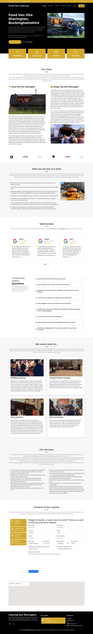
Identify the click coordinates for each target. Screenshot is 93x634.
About (56, 5)
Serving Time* (74, 541)
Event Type (31, 541)
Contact (81, 5)
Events (74, 5)
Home (44, 5)
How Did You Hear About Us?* (64, 546)
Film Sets (76, 56)
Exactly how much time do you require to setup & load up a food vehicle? (57, 291)
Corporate (36, 56)
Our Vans (50, 5)
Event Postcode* (61, 536)
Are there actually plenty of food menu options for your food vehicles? (56, 328)
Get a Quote (15, 42)
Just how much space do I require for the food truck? (54, 298)
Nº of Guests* (45, 541)
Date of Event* (60, 541)
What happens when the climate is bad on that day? (53, 303)
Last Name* (60, 525)
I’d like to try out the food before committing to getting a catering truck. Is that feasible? (58, 310)
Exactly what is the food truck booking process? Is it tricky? (55, 322)
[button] (43, 264)
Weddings (17, 56)
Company (30, 530)
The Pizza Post (52, 228)
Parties (56, 56)
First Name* (31, 525)
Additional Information (34, 552)
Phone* (30, 536)
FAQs (68, 5)
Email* (58, 530)
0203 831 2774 (18, 524)
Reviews (63, 5)
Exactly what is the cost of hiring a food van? (51, 279)
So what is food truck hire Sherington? (49, 316)
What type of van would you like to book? (38, 546)
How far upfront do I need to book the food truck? (53, 284)
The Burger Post (63, 228)
